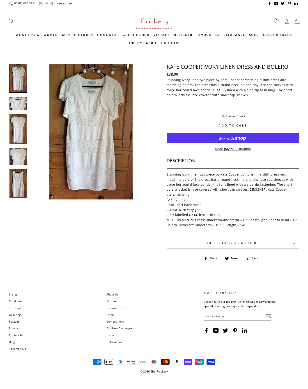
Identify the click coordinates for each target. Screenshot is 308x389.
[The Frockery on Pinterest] (235, 330)
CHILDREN (83, 35)
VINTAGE (162, 35)
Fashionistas (114, 308)
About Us (112, 294)
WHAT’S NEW (28, 35)
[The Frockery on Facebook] (206, 330)
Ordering (15, 314)
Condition (15, 301)
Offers (110, 314)
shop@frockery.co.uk (58, 3)
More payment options (233, 149)
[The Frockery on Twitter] (225, 330)
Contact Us (16, 335)
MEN (66, 35)
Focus (110, 335)
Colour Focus (277, 35)
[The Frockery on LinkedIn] (244, 330)
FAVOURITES (208, 35)
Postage (14, 321)
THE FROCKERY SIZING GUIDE (233, 243)
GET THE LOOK (136, 35)
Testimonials (17, 348)
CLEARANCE (234, 35)
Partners (112, 301)
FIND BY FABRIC (142, 43)
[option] (91, 131)
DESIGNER (183, 35)
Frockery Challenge (119, 328)
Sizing (13, 294)
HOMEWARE (108, 35)
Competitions (115, 321)
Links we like (114, 342)
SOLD (254, 35)
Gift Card (171, 43)
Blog (12, 342)
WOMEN (51, 35)
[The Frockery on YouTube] (216, 330)
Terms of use (17, 308)
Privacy (13, 328)
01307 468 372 (24, 3)
